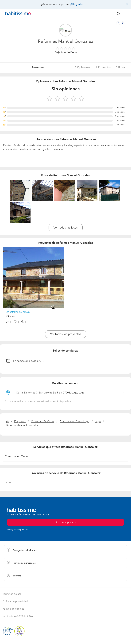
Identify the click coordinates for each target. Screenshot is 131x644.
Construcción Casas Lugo (74, 421)
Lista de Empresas (14, 584)
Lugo (98, 421)
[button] (65, 550)
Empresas (20, 421)
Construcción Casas (42, 421)
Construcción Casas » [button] (18, 312)
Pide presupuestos (65, 638)
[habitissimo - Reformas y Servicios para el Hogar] (14, 14)
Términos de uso (12, 594)
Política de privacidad (15, 601)
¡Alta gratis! (76, 4)
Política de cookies (13, 609)
